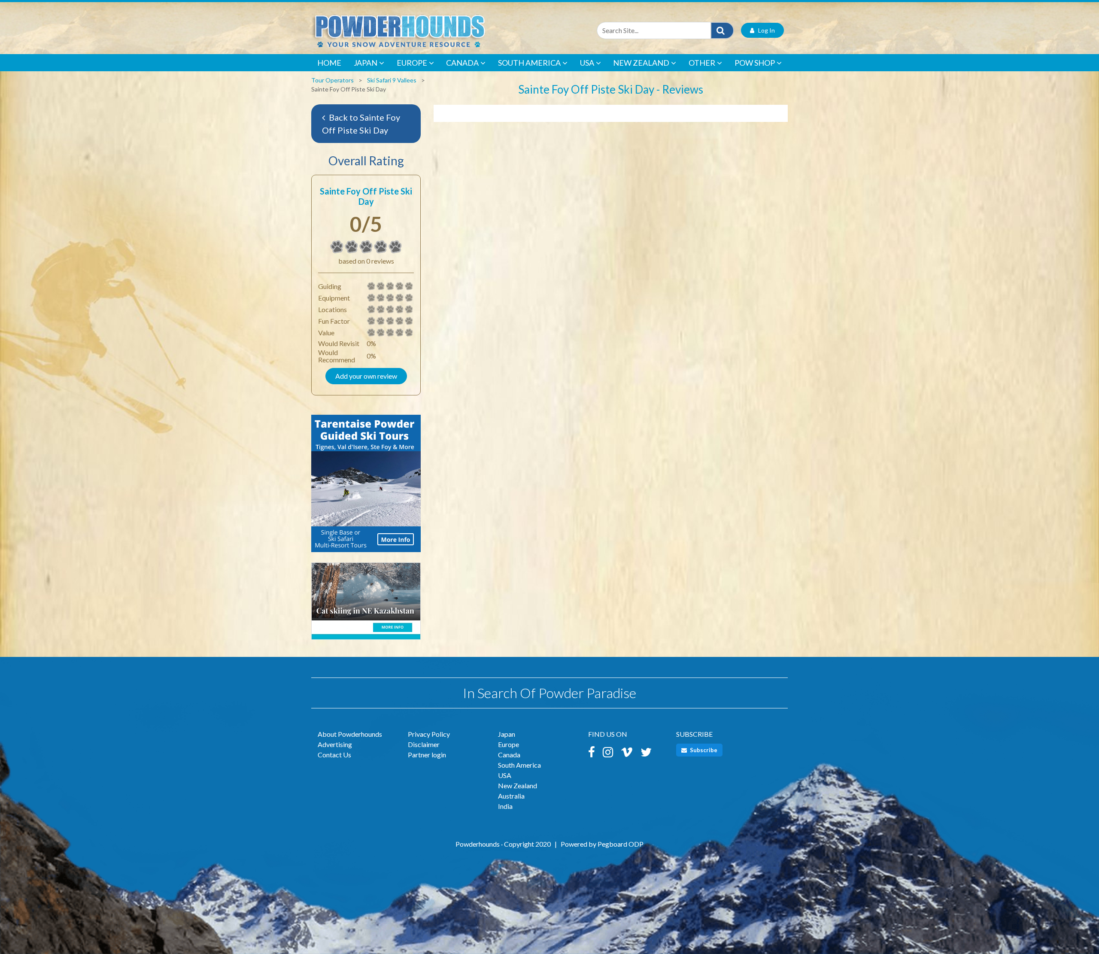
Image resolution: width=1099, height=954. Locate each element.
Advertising (335, 744)
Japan (365, 62)
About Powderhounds (350, 734)
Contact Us (334, 754)
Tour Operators (332, 80)
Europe (412, 62)
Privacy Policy (429, 734)
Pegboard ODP (621, 844)
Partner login (427, 754)
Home (329, 62)
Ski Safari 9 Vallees (391, 80)
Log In (764, 30)
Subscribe (703, 750)
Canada (462, 62)
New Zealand (641, 62)
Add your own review (366, 376)
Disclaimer (424, 744)
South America (529, 62)
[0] (337, 247)
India (505, 806)
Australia (511, 796)
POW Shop (755, 62)
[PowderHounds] (427, 30)
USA (587, 62)
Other (702, 62)
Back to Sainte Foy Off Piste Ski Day (361, 123)
